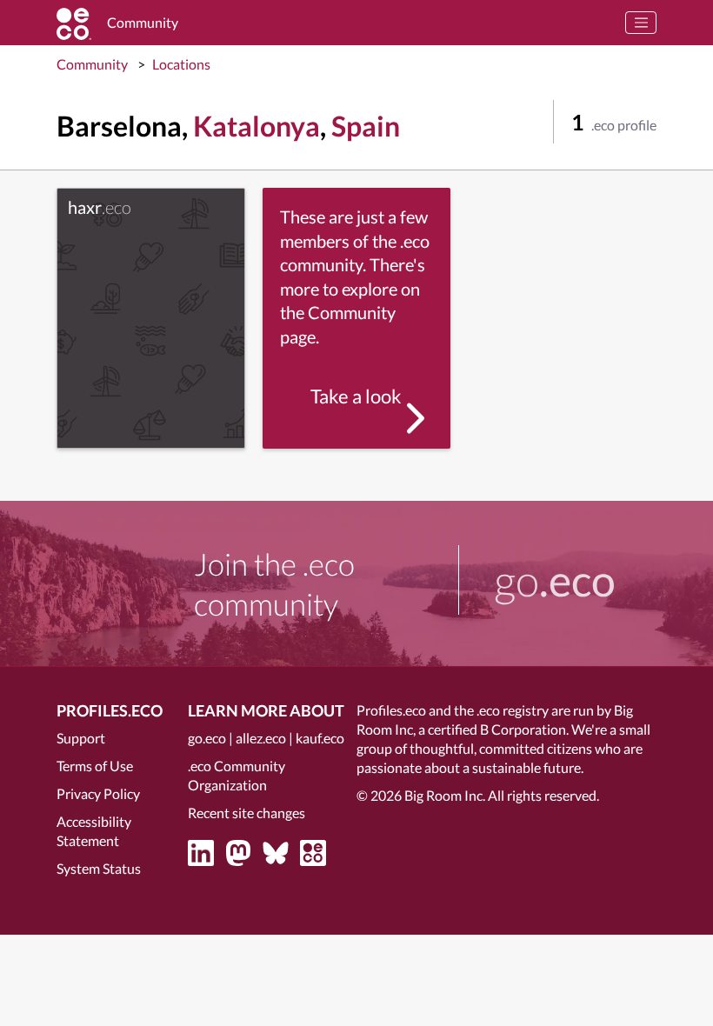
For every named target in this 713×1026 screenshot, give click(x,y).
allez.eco (261, 738)
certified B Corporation (497, 729)
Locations (181, 64)
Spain (365, 126)
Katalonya (256, 126)
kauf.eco (320, 738)
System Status (99, 868)
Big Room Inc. (444, 795)
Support (81, 738)
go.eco (207, 738)
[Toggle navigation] (640, 22)
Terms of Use (95, 765)
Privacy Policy (98, 793)
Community (92, 64)
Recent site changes (246, 812)
